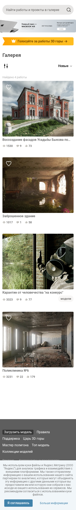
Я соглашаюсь (18, 503)
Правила (43, 432)
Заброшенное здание (18, 216)
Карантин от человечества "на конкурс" (32, 292)
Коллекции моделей (17, 452)
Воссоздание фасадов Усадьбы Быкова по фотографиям (36, 140)
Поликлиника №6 (15, 370)
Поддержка (11, 439)
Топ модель (40, 445)
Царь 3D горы (33, 439)
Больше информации (54, 503)
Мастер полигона (15, 445)
